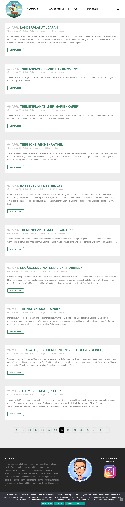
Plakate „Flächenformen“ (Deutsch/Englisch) (63, 350)
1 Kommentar (58, 312)
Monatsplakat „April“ (41, 309)
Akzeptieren (47, 503)
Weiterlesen (15, 50)
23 (88, 430)
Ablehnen (59, 503)
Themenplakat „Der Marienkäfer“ (50, 106)
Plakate (32, 31)
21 (75, 430)
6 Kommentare (58, 72)
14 (29, 430)
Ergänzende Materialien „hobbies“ (51, 267)
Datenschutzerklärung (75, 503)
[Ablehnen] (121, 499)
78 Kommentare (60, 189)
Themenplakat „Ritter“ (42, 391)
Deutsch (33, 189)
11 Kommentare (59, 110)
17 (49, 430)
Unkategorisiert (43, 31)
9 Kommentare (58, 31)
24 (94, 430)
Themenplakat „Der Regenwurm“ (49, 68)
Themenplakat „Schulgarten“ (46, 229)
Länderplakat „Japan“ (39, 27)
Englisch (33, 271)
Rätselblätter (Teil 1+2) (41, 185)
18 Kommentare (60, 271)
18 (55, 430)
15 (36, 430)
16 (42, 430)
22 (81, 430)
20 (68, 430)
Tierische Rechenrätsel (41, 144)
